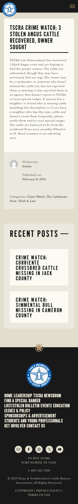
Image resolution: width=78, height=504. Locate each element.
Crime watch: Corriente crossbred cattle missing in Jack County (37, 268)
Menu (70, 6)
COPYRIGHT (24, 490)
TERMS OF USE (39, 495)
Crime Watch (36, 196)
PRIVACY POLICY (48, 490)
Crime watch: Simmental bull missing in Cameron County (39, 307)
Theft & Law (27, 201)
